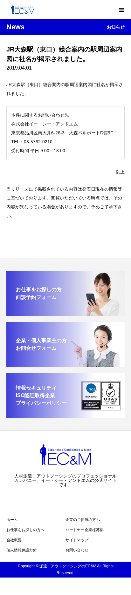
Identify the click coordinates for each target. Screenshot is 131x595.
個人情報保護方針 (21, 550)
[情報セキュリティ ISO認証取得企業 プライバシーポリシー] (65, 415)
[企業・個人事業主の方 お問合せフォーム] (65, 364)
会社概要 (14, 540)
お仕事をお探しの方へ (25, 530)
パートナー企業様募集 (85, 530)
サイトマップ (77, 540)
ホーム (12, 519)
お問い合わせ (77, 550)
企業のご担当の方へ (83, 519)
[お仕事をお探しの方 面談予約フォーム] (65, 313)
